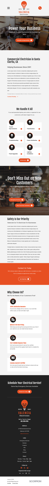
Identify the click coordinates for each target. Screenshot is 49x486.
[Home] (24, 8)
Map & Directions (24, 433)
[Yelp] (24, 468)
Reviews (24, 443)
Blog (24, 450)
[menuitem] (9, 483)
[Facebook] (21, 468)
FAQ (25, 447)
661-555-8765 (24, 421)
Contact (24, 452)
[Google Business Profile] (27, 468)
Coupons (24, 445)
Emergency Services (24, 440)
